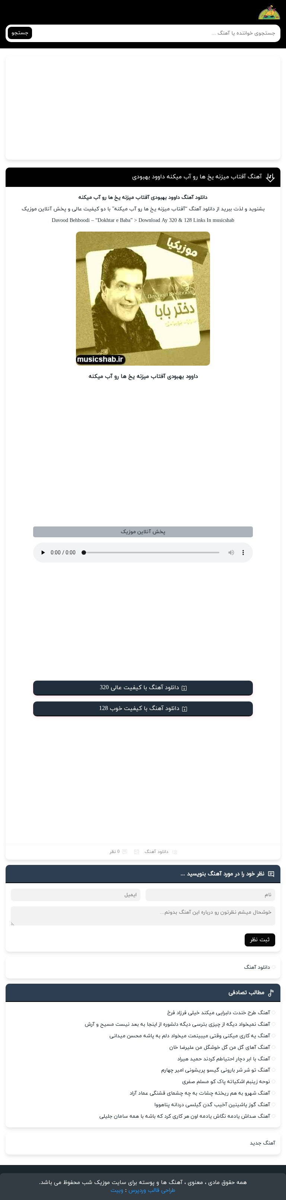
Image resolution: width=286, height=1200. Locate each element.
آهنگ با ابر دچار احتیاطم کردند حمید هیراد (223, 1059)
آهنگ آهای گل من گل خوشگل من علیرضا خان (219, 1047)
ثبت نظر (260, 940)
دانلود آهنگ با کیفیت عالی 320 (139, 688)
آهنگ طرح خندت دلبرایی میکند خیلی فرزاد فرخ (218, 1012)
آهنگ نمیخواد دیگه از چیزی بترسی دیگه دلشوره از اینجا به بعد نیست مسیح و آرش (177, 1024)
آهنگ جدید (262, 1143)
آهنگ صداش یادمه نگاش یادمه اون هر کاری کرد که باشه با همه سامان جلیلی (184, 1116)
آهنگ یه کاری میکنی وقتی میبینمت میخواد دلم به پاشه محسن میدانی (189, 1036)
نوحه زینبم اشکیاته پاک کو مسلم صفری (226, 1081)
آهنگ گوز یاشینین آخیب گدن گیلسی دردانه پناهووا (212, 1104)
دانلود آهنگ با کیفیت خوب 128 (139, 708)
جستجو (20, 32)
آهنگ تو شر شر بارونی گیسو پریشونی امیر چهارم (215, 1070)
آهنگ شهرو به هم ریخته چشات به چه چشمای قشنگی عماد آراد (200, 1093)
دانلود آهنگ (156, 852)
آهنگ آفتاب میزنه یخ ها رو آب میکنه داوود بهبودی (197, 177)
